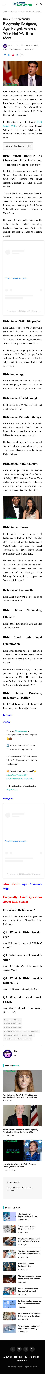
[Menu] (4, 4)
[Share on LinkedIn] (17, 55)
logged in (21, 1188)
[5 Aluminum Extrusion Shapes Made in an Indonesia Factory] (9, 1229)
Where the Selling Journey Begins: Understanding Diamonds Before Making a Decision (29, 1329)
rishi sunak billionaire (12, 1023)
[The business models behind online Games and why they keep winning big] (9, 1279)
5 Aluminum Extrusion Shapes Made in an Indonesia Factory (27, 1228)
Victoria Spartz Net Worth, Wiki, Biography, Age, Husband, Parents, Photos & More (20, 1130)
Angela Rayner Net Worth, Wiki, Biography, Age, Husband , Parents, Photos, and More (20, 1096)
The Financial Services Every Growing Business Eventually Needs (30, 1253)
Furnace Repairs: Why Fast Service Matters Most (28, 1289)
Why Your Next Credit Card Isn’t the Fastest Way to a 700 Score (29, 1241)
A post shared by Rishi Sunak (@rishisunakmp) (23, 311)
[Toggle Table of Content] (28, 146)
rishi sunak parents (31, 1031)
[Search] (41, 4)
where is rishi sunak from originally (17, 1039)
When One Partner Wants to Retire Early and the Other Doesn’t (29, 1316)
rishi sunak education (12, 1027)
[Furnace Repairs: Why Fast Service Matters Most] (9, 1291)
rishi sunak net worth (12, 1031)
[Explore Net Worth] (22, 4)
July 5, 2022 (11, 789)
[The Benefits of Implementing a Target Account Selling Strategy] (9, 1216)
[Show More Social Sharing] (22, 55)
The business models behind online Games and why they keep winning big (30, 1278)
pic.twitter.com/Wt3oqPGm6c (19, 778)
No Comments (16, 49)
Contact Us (22, 1361)
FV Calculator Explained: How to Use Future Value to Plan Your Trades (30, 1303)
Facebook (7, 714)
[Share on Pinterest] (13, 55)
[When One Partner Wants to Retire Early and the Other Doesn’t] (9, 1316)
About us (8, 1357)
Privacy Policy (20, 1357)
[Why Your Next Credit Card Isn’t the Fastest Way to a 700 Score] (9, 1241)
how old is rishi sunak (12, 1020)
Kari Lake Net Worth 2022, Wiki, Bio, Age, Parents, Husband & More (19, 1165)
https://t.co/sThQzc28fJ (17, 774)
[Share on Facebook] (5, 55)
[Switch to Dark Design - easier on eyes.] (37, 4)
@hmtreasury (21, 730)
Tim (12, 46)
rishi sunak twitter (11, 1035)
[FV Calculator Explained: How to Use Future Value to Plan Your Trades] (9, 1304)
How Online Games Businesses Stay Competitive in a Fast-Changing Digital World (28, 1267)
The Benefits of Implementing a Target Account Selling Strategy (28, 1216)
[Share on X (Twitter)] (9, 55)
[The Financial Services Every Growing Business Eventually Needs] (9, 1254)
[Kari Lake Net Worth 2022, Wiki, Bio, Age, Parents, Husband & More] (22, 1150)
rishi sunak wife (28, 1035)
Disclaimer (34, 1357)
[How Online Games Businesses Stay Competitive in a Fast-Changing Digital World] (9, 1266)
